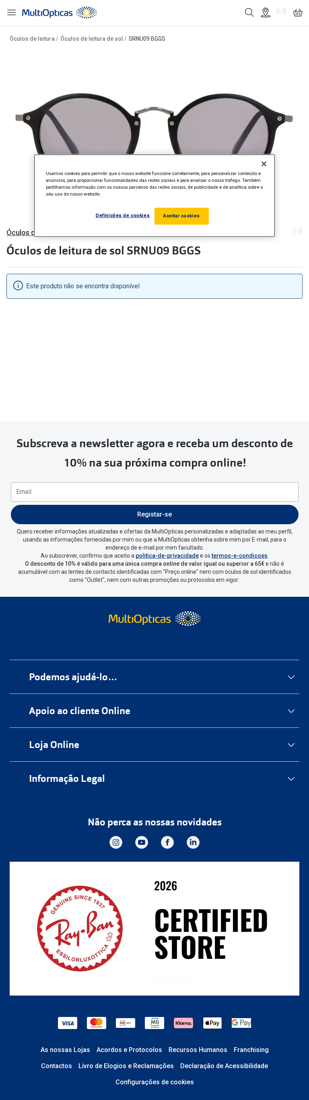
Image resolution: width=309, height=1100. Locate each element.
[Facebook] (167, 842)
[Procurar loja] (265, 12)
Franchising (251, 1050)
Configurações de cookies (154, 1082)
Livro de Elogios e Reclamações (126, 1066)
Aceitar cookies (181, 216)
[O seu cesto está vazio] (298, 12)
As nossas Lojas (65, 1050)
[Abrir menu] (11, 13)
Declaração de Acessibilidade (224, 1066)
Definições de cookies (123, 216)
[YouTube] (141, 842)
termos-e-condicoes (240, 555)
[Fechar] (264, 164)
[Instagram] (115, 842)
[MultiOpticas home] (154, 618)
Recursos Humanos (198, 1050)
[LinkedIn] (193, 842)
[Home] (59, 12)
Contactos (56, 1066)
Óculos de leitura (32, 38)
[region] (154, 195)
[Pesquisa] (249, 12)
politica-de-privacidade (167, 555)
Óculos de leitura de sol (91, 38)
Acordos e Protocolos (129, 1050)
